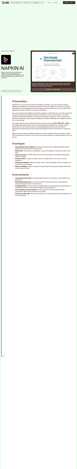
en (42, 2)
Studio (12, 2)
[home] (5, 3)
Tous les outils (5, 51)
